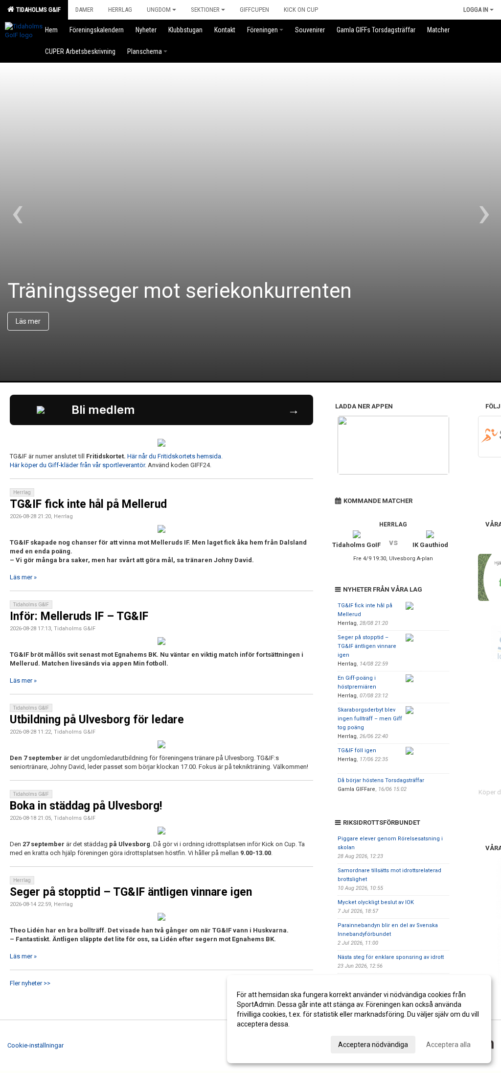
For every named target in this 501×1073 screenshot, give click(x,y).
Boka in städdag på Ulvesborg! (86, 805)
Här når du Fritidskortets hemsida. (175, 456)
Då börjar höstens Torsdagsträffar (381, 780)
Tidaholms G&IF (37, 9)
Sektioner (205, 9)
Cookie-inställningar (35, 1045)
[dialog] (359, 1019)
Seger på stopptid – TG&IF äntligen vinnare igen (131, 892)
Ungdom (159, 9)
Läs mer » (23, 577)
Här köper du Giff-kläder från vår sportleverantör (77, 465)
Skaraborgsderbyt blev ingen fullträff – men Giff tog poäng (370, 719)
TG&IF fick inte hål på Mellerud (88, 504)
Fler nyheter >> (30, 983)
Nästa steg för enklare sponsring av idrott (391, 957)
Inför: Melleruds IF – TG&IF (79, 616)
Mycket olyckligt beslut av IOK (376, 902)
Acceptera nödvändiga (373, 1045)
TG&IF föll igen (357, 750)
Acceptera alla (448, 1045)
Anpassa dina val (263, 1043)
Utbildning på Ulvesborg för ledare (97, 719)
